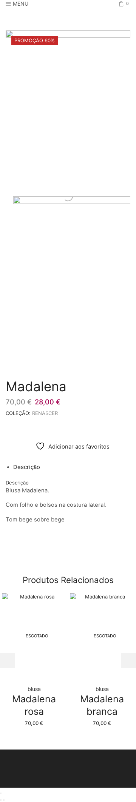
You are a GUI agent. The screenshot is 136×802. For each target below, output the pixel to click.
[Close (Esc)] (1, 793)
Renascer (45, 413)
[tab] (26, 467)
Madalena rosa (34, 705)
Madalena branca (102, 705)
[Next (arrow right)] (4, 800)
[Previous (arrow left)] (1, 800)
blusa (34, 689)
